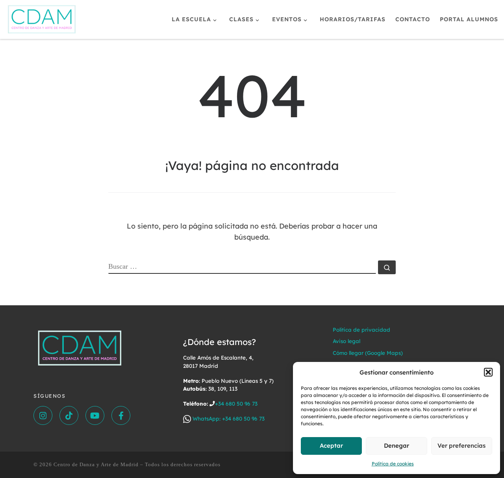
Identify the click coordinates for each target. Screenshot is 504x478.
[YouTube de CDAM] (94, 415)
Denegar (396, 445)
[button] (488, 372)
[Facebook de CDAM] (120, 415)
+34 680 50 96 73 (236, 403)
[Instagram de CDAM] (42, 415)
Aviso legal (346, 341)
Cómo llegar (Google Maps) (368, 352)
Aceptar (331, 445)
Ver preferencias (461, 445)
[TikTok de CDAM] (68, 415)
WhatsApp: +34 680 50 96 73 (228, 418)
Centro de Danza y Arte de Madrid (96, 464)
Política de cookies (393, 464)
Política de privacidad (361, 329)
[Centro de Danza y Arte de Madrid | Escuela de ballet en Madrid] (42, 18)
